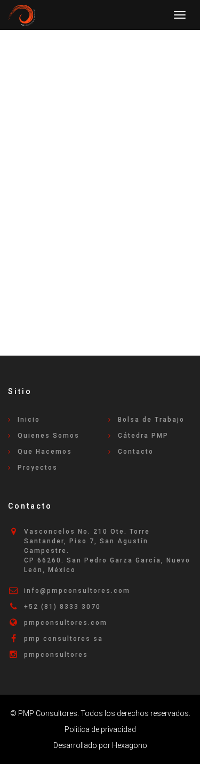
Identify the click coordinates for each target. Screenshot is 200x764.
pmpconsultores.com (65, 622)
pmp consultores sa (63, 638)
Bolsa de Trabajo (151, 419)
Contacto (136, 451)
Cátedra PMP (143, 435)
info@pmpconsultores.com (77, 590)
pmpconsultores (56, 654)
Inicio (29, 419)
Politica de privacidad (100, 729)
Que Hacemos (45, 451)
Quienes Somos (48, 435)
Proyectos (38, 467)
